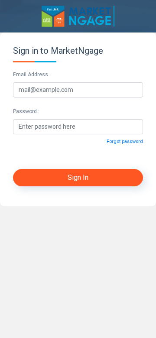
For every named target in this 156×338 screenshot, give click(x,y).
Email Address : (32, 75)
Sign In (78, 177)
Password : (26, 111)
